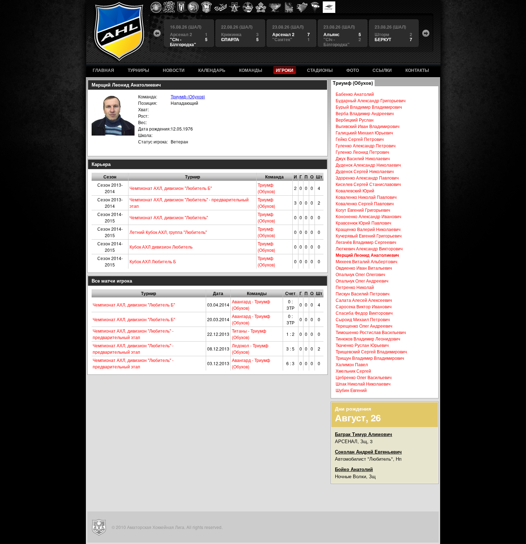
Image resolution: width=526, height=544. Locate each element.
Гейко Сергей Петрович (360, 139)
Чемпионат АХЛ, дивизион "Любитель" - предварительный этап (133, 334)
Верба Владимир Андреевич (365, 113)
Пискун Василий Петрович (362, 293)
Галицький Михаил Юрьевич (364, 132)
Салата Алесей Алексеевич (364, 300)
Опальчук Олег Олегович (360, 274)
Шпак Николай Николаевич (363, 384)
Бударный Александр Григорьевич (370, 100)
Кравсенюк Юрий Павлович (363, 223)
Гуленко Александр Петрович (365, 145)
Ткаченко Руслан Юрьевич (362, 345)
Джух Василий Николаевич (363, 158)
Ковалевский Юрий (355, 190)
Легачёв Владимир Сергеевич (366, 242)
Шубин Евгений (351, 390)
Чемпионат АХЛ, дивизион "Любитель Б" (171, 188)
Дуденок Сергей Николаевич (365, 171)
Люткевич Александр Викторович (369, 248)
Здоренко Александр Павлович (367, 178)
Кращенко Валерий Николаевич (368, 229)
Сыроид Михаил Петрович (363, 319)
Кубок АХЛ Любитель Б (153, 261)
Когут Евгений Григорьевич (363, 210)
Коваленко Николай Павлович (366, 197)
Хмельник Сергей (353, 371)
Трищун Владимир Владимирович (370, 358)
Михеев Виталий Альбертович (366, 261)
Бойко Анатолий (354, 469)
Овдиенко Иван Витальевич (364, 268)
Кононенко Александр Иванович (368, 216)
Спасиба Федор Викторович (364, 313)
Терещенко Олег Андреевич (364, 326)
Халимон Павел (352, 364)
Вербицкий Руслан (355, 120)
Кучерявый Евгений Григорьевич (368, 235)
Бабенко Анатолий (355, 94)
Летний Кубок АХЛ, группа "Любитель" (168, 232)
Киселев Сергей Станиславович (368, 184)
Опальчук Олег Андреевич (362, 281)
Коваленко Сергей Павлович (365, 203)
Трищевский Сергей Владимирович (371, 351)
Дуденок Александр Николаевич (368, 165)
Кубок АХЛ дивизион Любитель (161, 247)
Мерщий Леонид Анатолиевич (367, 255)
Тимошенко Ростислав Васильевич (371, 332)
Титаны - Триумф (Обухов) (249, 334)
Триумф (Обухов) (188, 96)
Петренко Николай (355, 287)
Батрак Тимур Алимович (363, 434)
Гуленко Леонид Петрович (362, 152)
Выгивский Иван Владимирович (367, 126)
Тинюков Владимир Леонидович (368, 338)
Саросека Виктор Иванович (363, 306)
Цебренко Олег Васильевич (363, 377)
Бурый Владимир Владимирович (369, 107)
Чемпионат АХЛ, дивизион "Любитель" (169, 217)
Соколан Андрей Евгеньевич (368, 451)
